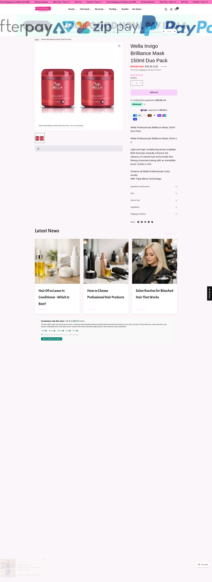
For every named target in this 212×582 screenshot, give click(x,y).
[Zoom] (119, 46)
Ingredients (135, 207)
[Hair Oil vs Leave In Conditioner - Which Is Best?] (57, 261)
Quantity (134, 78)
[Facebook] (138, 221)
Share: (133, 222)
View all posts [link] (170, 233)
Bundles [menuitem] (125, 9)
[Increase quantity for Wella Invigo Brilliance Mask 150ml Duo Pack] (141, 83)
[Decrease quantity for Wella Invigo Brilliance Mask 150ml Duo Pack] (133, 83)
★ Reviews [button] (209, 293)
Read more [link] (43, 309)
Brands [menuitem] (71, 9)
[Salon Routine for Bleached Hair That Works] (154, 261)
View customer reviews (51, 339)
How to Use (135, 200)
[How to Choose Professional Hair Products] (106, 261)
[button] (49, 559)
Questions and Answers (140, 186)
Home (37, 39)
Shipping (143, 70)
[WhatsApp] (148, 221)
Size (132, 193)
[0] (175, 9)
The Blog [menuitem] (112, 9)
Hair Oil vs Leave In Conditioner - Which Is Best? (54, 297)
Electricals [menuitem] (99, 9)
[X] (141, 221)
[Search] (165, 9)
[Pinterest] (145, 221)
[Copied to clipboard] (152, 221)
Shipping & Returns (138, 214)
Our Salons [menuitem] (136, 9)
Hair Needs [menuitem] (84, 9)
